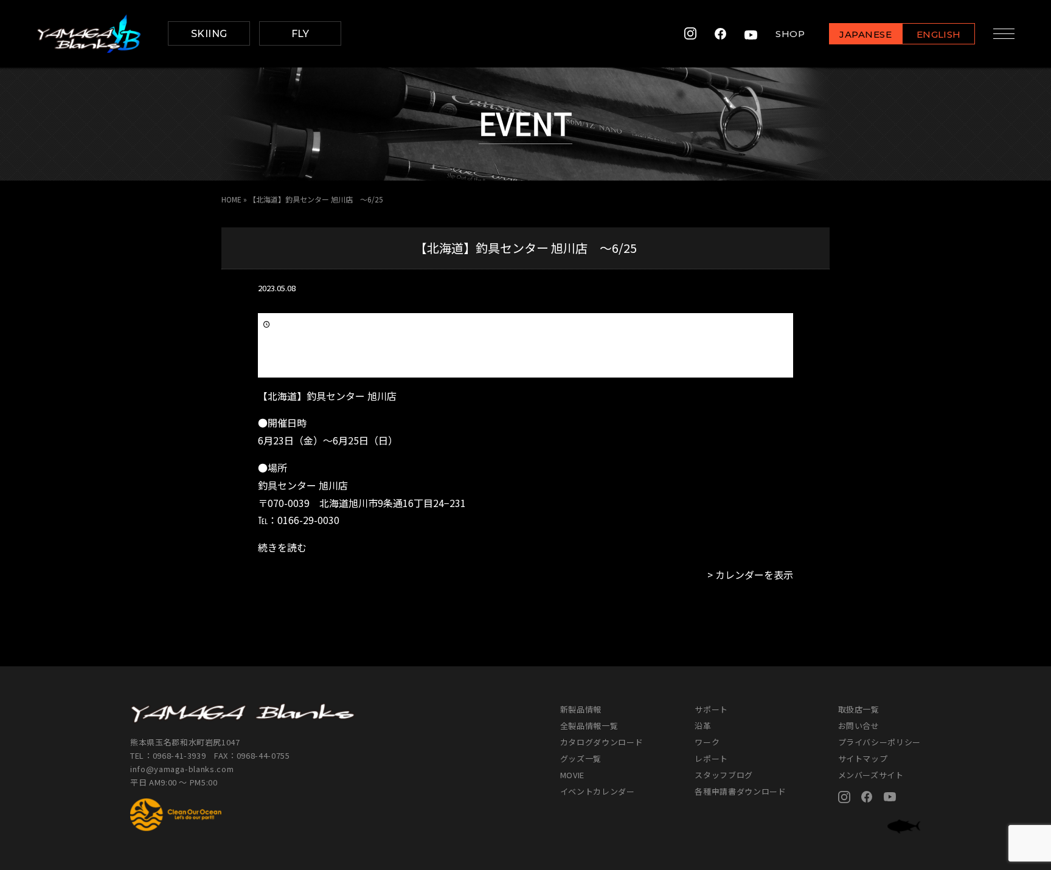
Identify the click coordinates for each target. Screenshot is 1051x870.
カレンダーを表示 (754, 574)
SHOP (790, 34)
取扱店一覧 (858, 709)
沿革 (703, 725)
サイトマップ (863, 758)
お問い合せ (858, 725)
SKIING (209, 34)
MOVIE (572, 775)
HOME (231, 199)
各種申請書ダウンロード (740, 791)
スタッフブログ (724, 775)
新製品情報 (581, 709)
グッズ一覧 (581, 758)
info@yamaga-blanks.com (182, 769)
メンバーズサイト (871, 775)
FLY (300, 34)
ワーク (707, 742)
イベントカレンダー (597, 791)
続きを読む (282, 547)
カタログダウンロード (601, 742)
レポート (711, 758)
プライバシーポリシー (879, 742)
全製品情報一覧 (589, 725)
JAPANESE (865, 34)
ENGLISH (939, 34)
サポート (711, 709)
